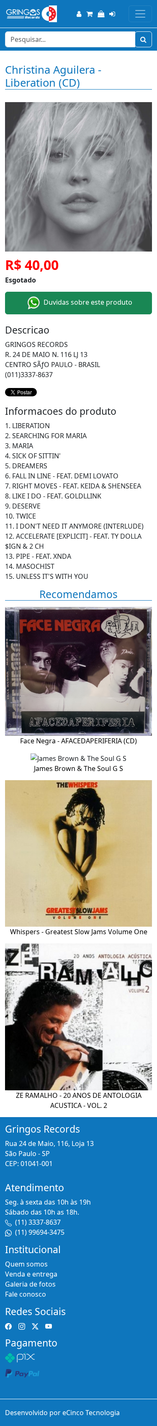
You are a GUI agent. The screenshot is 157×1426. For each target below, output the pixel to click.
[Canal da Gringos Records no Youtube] (48, 1326)
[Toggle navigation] (140, 13)
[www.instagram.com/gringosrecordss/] (21, 1326)
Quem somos (26, 1264)
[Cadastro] (79, 13)
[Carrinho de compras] (89, 13)
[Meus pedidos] (101, 13)
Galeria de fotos (30, 1284)
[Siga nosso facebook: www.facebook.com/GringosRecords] (8, 1326)
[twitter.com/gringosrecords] (35, 1326)
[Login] (112, 13)
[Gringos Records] (31, 13)
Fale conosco (25, 1294)
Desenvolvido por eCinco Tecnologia (62, 1412)
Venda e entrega (31, 1274)
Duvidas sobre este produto (87, 302)
